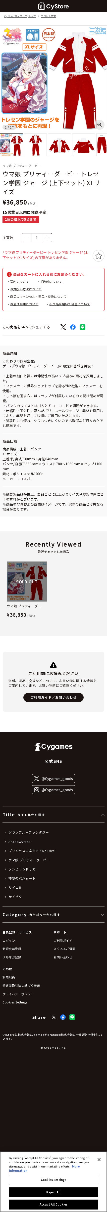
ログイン (8, 940)
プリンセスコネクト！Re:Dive (31, 851)
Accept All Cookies (53, 1204)
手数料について (51, 281)
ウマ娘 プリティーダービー (29, 860)
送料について (19, 281)
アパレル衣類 (48, 16)
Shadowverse (19, 841)
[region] (53, 1182)
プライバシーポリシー (18, 994)
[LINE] (72, 1017)
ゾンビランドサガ (22, 869)
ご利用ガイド (63, 940)
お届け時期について (24, 304)
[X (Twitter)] (53, 1017)
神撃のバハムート (22, 878)
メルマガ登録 (11, 957)
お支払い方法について (26, 289)
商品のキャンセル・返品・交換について (38, 296)
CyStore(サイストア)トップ (20, 16)
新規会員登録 (11, 949)
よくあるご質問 (64, 949)
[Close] (99, 1159)
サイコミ (15, 887)
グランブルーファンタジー (28, 832)
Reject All (53, 1192)
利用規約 (8, 977)
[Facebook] (63, 1017)
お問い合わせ (63, 957)
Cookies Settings (53, 1180)
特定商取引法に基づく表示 (21, 985)
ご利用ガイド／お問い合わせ (53, 697)
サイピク (15, 897)
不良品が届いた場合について (69, 304)
